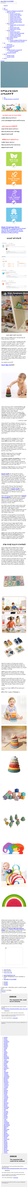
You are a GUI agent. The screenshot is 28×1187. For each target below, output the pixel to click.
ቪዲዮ (8, 48)
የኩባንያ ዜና (9, 44)
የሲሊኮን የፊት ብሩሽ (15, 31)
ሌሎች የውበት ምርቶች (15, 36)
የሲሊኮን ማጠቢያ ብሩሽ (15, 20)
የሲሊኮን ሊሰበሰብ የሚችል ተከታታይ (18, 40)
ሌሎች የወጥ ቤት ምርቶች (16, 22)
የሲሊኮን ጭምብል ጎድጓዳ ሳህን (17, 33)
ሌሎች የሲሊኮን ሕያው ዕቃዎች (17, 41)
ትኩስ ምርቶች (7, 969)
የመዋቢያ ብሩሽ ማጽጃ (15, 34)
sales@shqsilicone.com (9, 975)
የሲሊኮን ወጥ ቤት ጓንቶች (16, 19)
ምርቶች (6, 9)
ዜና (4, 43)
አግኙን (5, 58)
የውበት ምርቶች (10, 30)
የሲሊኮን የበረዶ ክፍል (15, 16)
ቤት (5, 8)
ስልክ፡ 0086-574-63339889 (7, 1)
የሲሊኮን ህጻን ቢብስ (14, 27)
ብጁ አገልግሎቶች (8, 47)
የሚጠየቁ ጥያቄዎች (11, 52)
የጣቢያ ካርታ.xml (8, 972)
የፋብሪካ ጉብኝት (10, 57)
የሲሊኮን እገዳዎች (14, 51)
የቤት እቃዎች (10, 38)
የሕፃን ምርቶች (10, 23)
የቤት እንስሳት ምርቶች (12, 37)
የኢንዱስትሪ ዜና (10, 45)
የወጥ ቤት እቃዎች (11, 12)
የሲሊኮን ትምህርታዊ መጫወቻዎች (15, 11)
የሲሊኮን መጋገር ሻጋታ (15, 13)
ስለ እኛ (5, 54)
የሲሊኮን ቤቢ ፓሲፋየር (15, 29)
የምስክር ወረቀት (10, 55)
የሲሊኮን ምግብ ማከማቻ (16, 15)
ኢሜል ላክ (3, 991)
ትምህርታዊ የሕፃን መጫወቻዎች (14, 50)
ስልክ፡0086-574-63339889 (10, 979)
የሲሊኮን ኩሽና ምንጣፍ (15, 18)
